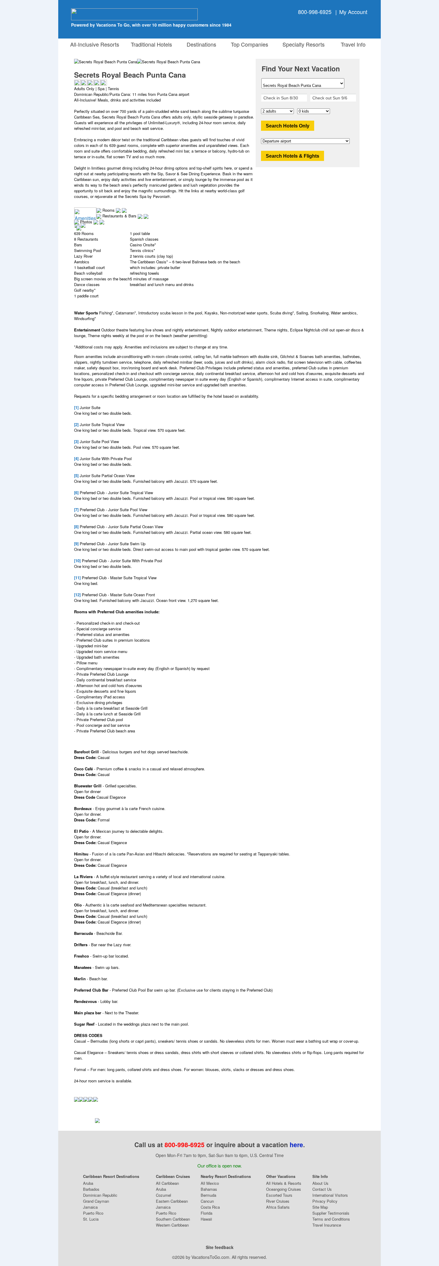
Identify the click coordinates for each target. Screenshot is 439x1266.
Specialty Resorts (302, 44)
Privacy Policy (324, 1201)
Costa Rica (210, 1207)
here (296, 1144)
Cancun (207, 1201)
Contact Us (322, 1189)
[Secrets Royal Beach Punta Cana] (168, 61)
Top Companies (248, 44)
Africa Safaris (278, 1207)
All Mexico (210, 1183)
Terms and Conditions (331, 1219)
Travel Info (352, 44)
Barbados (91, 1189)
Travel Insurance (326, 1225)
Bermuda (208, 1195)
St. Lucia (91, 1219)
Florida (206, 1213)
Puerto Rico (93, 1213)
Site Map (320, 1207)
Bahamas (209, 1189)
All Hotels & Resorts (283, 1183)
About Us (320, 1183)
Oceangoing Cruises (283, 1189)
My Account (353, 12)
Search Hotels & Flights (292, 156)
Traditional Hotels (151, 44)
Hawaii (206, 1219)
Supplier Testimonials (330, 1213)
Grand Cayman (96, 1201)
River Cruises (277, 1201)
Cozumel (163, 1195)
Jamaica (90, 1207)
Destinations (200, 44)
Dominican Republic (100, 1195)
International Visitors (330, 1195)
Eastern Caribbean (172, 1201)
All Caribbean (167, 1183)
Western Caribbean (172, 1225)
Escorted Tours (279, 1195)
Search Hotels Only (287, 125)
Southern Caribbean (173, 1219)
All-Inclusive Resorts (94, 44)
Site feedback (220, 1247)
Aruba (88, 1183)
